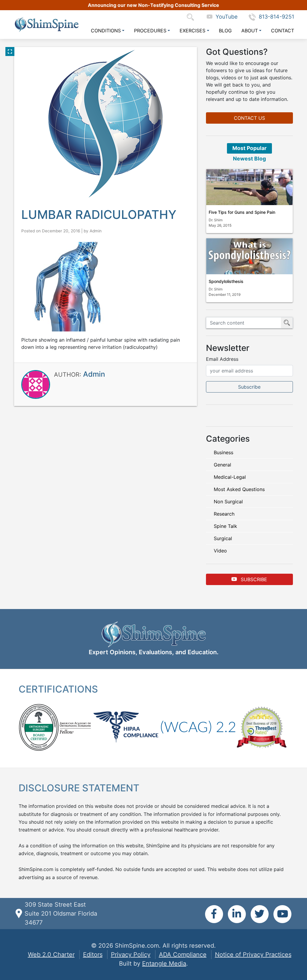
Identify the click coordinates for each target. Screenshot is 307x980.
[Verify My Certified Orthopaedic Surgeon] (39, 727)
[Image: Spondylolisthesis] (249, 256)
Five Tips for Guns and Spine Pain (242, 212)
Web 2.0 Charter (51, 954)
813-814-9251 (276, 16)
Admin (96, 230)
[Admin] (35, 384)
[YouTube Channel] (282, 914)
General (222, 465)
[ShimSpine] (46, 24)
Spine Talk (225, 526)
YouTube (225, 16)
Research (224, 514)
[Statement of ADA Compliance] (198, 727)
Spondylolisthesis (226, 281)
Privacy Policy (131, 954)
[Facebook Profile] (214, 914)
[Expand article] (9, 51)
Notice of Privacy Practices (253, 954)
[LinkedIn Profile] (237, 914)
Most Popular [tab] (249, 148)
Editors (93, 954)
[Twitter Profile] (260, 914)
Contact (282, 31)
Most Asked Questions (239, 489)
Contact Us (249, 118)
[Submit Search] (287, 322)
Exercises (192, 31)
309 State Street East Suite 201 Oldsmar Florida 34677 (61, 913)
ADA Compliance (183, 954)
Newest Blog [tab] (249, 158)
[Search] (192, 16)
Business (223, 452)
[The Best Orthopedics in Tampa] (261, 727)
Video (220, 551)
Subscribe (253, 579)
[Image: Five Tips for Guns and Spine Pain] (249, 187)
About (249, 31)
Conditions (106, 31)
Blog (225, 31)
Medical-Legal (230, 477)
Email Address (222, 359)
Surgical (223, 538)
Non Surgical (228, 502)
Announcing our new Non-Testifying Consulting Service (153, 5)
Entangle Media (164, 963)
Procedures (150, 31)
